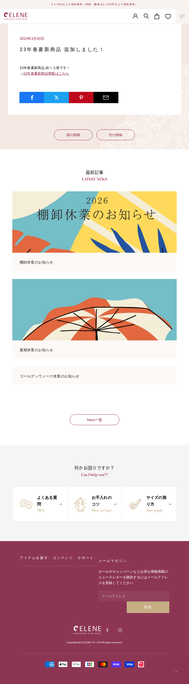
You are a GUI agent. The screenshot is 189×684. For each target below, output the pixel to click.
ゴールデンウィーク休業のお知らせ (49, 376)
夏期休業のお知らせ (36, 350)
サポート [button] (86, 557)
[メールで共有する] (106, 97)
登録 (148, 607)
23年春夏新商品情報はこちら (46, 73)
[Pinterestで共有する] (81, 97)
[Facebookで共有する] (32, 97)
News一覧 (94, 419)
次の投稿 (116, 134)
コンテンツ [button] (63, 557)
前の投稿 (73, 134)
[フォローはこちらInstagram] (120, 630)
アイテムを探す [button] (34, 557)
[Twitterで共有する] (56, 97)
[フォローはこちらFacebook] (107, 630)
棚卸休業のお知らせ (36, 262)
